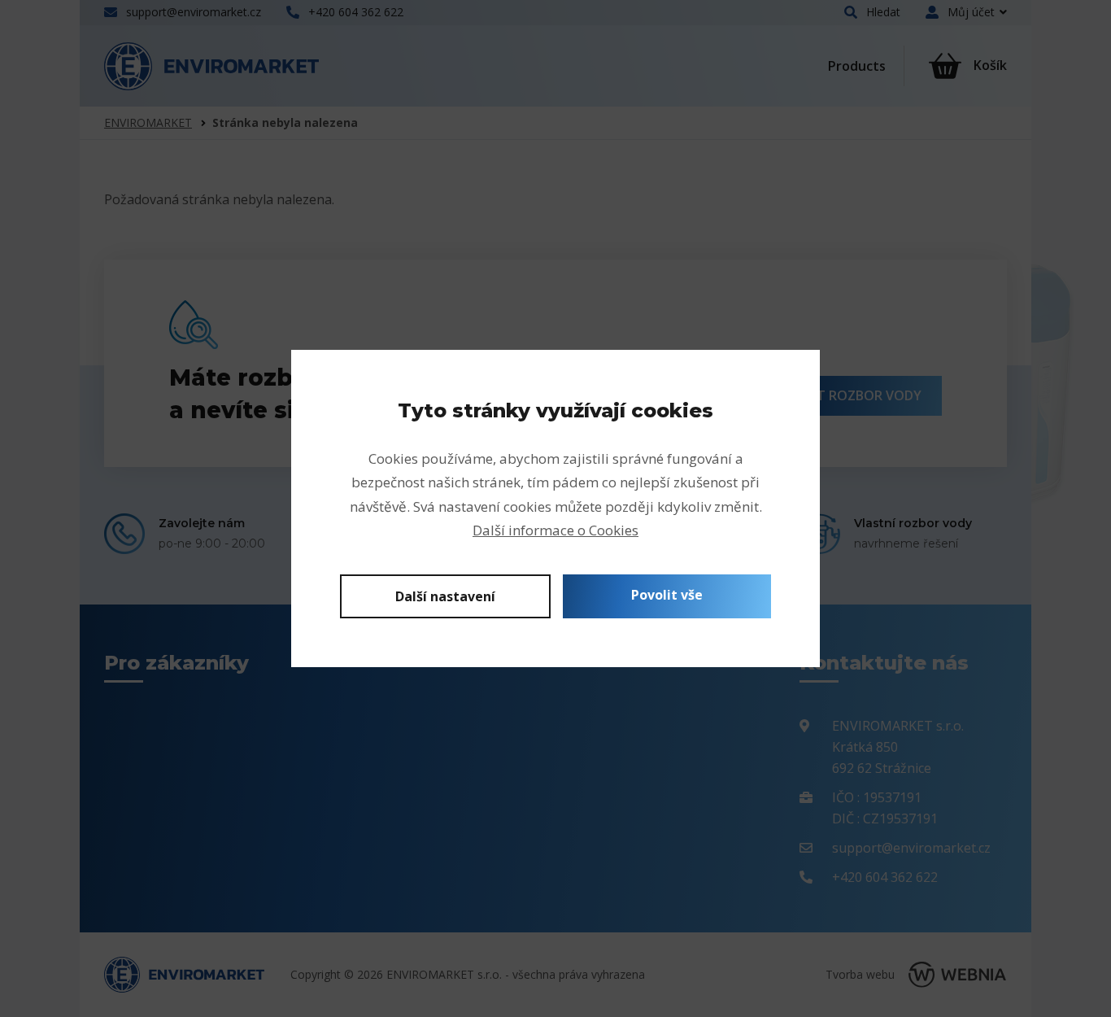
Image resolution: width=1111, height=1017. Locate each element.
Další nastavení (445, 596)
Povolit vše (667, 595)
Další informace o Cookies (555, 530)
